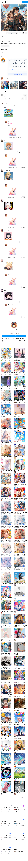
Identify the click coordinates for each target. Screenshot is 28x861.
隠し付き (7, 98)
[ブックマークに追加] (20, 33)
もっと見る (12, 69)
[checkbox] (4, 98)
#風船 (2, 52)
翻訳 (1, 56)
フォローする (14, 336)
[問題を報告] (16, 119)
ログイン (25, 2)
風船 (6, 49)
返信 (20, 118)
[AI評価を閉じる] (26, 59)
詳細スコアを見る (18, 74)
